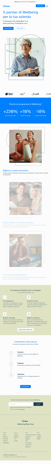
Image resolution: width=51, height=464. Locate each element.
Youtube (38, 438)
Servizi (4, 434)
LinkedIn (39, 434)
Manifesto (16, 436)
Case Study (5, 438)
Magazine (28, 438)
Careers (16, 440)
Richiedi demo (6, 442)
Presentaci (5, 440)
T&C (27, 440)
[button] (40, 5)
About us (16, 434)
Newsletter (28, 446)
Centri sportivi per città (31, 434)
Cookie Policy (28, 444)
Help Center (28, 436)
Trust (15, 438)
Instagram (39, 436)
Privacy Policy (22, 409)
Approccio (5, 436)
